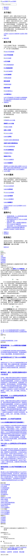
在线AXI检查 (17, 166)
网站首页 (6, 7)
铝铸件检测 (23, 99)
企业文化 (11, 33)
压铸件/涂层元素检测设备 (14, 167)
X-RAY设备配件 (20, 169)
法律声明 (9, 552)
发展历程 (16, 33)
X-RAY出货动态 (8, 205)
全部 (2, 256)
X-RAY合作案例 (17, 205)
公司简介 (6, 33)
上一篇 (13, 330)
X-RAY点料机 (4, 501)
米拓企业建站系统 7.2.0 (13, 549)
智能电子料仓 (11, 169)
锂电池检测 (16, 99)
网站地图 (21, 552)
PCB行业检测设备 (5, 504)
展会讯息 (22, 229)
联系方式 (6, 247)
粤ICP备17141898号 (14, 547)
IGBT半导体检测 (8, 97)
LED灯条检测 (9, 99)
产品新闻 (16, 229)
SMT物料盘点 (7, 100)
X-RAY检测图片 (5, 514)
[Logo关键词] (8, 1)
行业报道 (11, 229)
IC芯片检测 (16, 97)
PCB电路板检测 (5, 488)
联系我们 (3, 552)
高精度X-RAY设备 (9, 166)
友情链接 (15, 552)
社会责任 (22, 33)
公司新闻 (6, 229)
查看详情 (15, 217)
